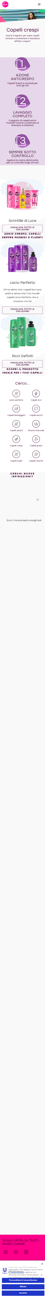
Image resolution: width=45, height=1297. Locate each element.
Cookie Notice (16, 1272)
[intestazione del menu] (39, 4)
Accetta (23, 1293)
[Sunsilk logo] (5, 5)
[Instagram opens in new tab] (26, 1252)
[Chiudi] (42, 1263)
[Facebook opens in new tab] (5, 1252)
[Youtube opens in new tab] (16, 1252)
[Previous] (7, 499)
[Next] (37, 499)
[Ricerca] (35, 4)
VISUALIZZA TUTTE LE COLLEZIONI (26, 228)
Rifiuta (23, 1287)
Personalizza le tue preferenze (23, 1280)
